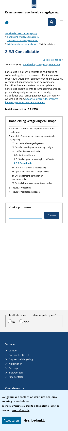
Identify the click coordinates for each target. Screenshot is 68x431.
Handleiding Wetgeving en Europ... (23, 36)
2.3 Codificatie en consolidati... (21, 44)
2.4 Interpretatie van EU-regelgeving (29, 167)
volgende (56, 59)
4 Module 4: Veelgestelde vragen (24, 191)
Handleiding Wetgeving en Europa (41, 64)
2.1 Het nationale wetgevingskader (28, 143)
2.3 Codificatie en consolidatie (26, 151)
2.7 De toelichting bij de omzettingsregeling (32, 183)
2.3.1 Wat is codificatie (24, 155)
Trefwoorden (16, 372)
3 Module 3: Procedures (20, 187)
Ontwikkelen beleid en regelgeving (21, 33)
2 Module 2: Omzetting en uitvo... (22, 40)
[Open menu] (61, 22)
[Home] (7, 22)
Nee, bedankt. (34, 420)
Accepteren (11, 420)
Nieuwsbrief (15, 363)
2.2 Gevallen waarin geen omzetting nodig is (32, 147)
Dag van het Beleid (19, 355)
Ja (13, 322)
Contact (13, 350)
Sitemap (13, 368)
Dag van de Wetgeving (21, 359)
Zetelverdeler (16, 376)
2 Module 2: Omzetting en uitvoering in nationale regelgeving (32, 138)
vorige (46, 59)
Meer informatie (20, 410)
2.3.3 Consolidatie (23, 163)
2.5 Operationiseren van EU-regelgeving (30, 171)
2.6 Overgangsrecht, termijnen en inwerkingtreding (27, 177)
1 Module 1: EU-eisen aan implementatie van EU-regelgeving (32, 130)
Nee (26, 322)
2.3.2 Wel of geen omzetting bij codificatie (34, 159)
